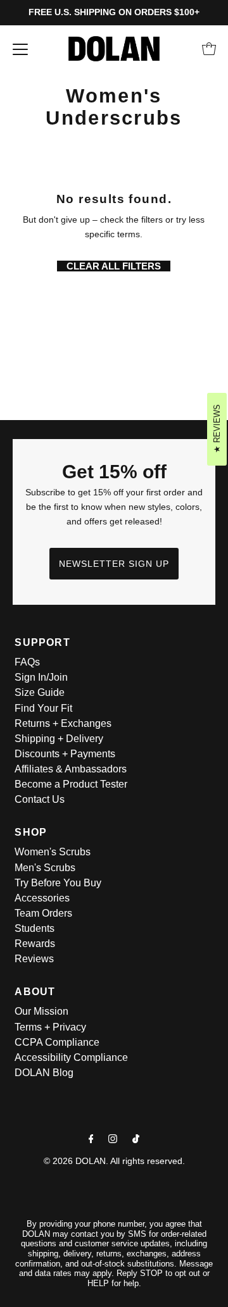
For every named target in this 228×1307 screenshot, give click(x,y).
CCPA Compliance (57, 1042)
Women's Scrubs (53, 851)
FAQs (27, 662)
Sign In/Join (41, 677)
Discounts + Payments (65, 753)
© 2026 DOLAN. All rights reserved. (114, 1161)
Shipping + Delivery (59, 738)
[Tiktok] (135, 1138)
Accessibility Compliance (71, 1057)
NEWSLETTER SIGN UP (114, 564)
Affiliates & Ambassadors (71, 769)
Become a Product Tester (71, 784)
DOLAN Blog (44, 1072)
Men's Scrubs (45, 867)
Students (34, 928)
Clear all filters (113, 266)
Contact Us (40, 799)
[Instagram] (112, 1138)
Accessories (42, 898)
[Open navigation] (20, 49)
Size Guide (40, 692)
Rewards (35, 943)
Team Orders (43, 913)
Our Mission (41, 1011)
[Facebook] (91, 1138)
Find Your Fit (43, 708)
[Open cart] (209, 48)
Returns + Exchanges (63, 723)
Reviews (34, 958)
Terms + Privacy (50, 1027)
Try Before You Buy (58, 882)
